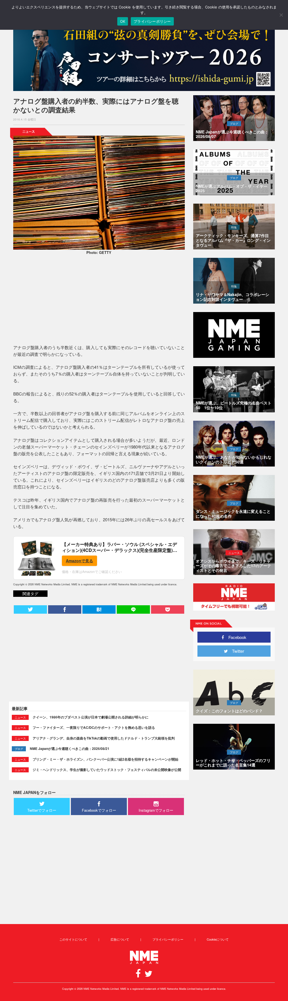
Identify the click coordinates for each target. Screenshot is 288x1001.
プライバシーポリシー (167, 939)
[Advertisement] (99, 300)
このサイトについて (73, 939)
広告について (120, 939)
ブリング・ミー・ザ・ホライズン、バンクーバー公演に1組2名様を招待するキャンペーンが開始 (105, 759)
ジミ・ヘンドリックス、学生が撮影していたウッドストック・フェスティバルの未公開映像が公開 (107, 769)
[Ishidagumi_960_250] (144, 56)
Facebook (235, 637)
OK (122, 21)
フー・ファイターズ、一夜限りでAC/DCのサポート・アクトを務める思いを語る (94, 727)
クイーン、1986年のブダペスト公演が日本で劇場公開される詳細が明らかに (90, 717)
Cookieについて (218, 939)
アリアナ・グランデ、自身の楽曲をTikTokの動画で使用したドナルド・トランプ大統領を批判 (104, 738)
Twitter (236, 651)
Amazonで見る (79, 560)
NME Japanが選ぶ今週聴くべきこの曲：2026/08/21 (69, 748)
